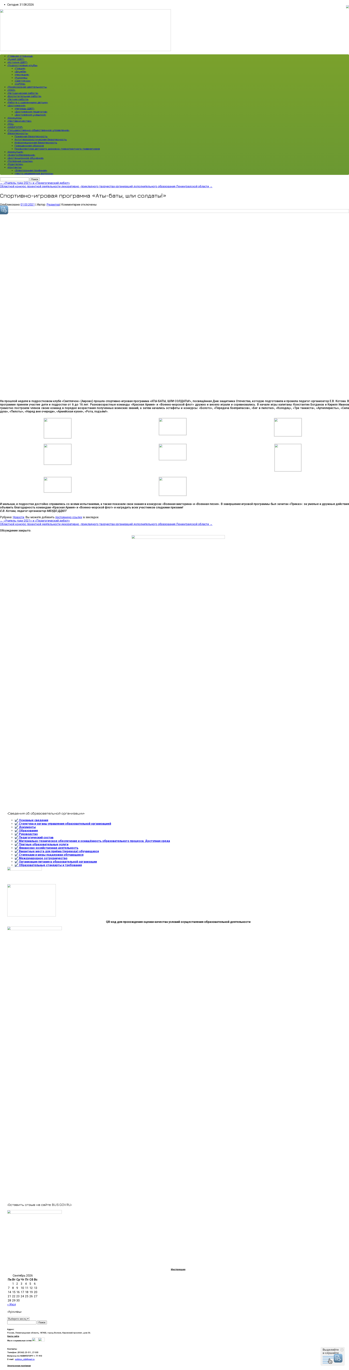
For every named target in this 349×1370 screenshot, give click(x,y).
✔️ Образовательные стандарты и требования (48, 865)
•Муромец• (21, 77)
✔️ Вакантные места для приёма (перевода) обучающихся (57, 851)
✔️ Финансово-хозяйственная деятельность (46, 848)
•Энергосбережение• (21, 154)
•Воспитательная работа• (24, 96)
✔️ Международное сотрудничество (41, 858)
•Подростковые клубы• (22, 65)
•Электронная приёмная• (31, 170)
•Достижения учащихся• (30, 114)
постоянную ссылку (68, 517)
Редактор (53, 204)
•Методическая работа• (22, 93)
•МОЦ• (10, 123)
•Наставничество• (19, 120)
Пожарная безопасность (31, 136)
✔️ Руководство (26, 834)
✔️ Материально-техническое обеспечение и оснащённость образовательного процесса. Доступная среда (92, 841)
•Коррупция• (15, 151)
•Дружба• (20, 71)
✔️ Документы (25, 827)
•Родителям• (15, 164)
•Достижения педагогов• (31, 111)
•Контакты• (14, 167)
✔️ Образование (26, 830)
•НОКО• (11, 89)
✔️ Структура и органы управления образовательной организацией (63, 823)
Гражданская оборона (29, 145)
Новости (18, 517)
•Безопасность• (17, 133)
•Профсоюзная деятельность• (27, 86)
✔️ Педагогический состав (34, 837)
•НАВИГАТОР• (15, 127)
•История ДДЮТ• (17, 62)
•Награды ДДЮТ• (25, 108)
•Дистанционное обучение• (25, 157)
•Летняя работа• (18, 99)
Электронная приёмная (19, 1366)
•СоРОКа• (20, 83)
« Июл (11, 1304)
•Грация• (20, 68)
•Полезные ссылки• (20, 161)
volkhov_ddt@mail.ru (25, 1359)
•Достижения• (16, 105)
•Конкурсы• (14, 117)
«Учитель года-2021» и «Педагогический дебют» (35, 183)
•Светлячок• (23, 80)
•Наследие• (22, 74)
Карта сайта (13, 1336)
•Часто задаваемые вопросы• (34, 173)
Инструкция (178, 1269)
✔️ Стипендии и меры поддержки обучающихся (49, 854)
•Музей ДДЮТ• (16, 59)
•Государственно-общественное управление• (38, 130)
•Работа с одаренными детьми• (27, 102)
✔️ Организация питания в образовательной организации (56, 861)
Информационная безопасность (36, 142)
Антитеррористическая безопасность (41, 139)
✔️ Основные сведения (31, 820)
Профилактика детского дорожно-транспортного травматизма (57, 148)
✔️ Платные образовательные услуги (41, 844)
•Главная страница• (20, 55)
